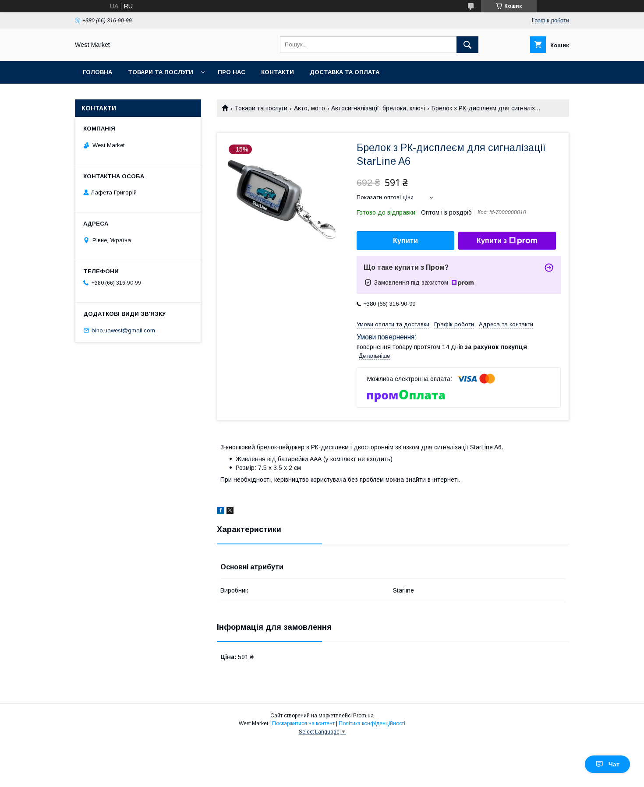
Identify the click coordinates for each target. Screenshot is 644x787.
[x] (230, 511)
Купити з (492, 240)
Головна (97, 72)
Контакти (277, 72)
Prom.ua (363, 716)
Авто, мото (309, 108)
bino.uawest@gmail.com (123, 330)
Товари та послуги (160, 72)
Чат (614, 764)
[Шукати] (467, 44)
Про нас (231, 72)
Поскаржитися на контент (303, 723)
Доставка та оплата (344, 72)
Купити (405, 240)
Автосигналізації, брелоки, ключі (378, 108)
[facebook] (220, 511)
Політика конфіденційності (372, 723)
